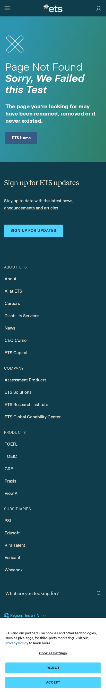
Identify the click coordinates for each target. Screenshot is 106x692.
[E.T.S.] (53, 8)
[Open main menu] (7, 8)
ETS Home (21, 138)
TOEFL (11, 444)
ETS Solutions (18, 392)
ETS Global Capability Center (33, 417)
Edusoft (12, 533)
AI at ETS (13, 291)
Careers (12, 303)
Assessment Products (25, 380)
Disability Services (22, 315)
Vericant (12, 557)
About (10, 278)
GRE (9, 468)
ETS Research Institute (26, 404)
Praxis (10, 481)
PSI (8, 520)
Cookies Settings (53, 653)
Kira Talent (15, 545)
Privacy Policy (16, 643)
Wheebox (14, 570)
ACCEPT (53, 682)
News (10, 328)
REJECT (53, 668)
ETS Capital (16, 352)
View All (12, 493)
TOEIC (11, 456)
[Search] (99, 593)
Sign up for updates (33, 230)
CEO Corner (16, 340)
